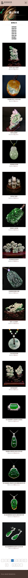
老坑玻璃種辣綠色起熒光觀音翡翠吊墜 (14, 515)
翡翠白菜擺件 (14, 132)
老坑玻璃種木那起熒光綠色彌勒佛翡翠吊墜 (14, 483)
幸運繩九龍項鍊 (14, 228)
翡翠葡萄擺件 (14, 388)
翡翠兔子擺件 (14, 196)
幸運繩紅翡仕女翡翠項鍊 (14, 99)
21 (17, 565)
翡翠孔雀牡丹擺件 (14, 67)
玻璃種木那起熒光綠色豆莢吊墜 (14, 451)
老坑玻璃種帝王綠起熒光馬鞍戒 (14, 419)
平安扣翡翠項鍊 (14, 353)
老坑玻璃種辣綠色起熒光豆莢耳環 (14, 546)
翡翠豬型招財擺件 (14, 259)
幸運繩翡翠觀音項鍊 (14, 291)
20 (13, 565)
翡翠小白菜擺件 (14, 321)
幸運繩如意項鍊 (14, 164)
